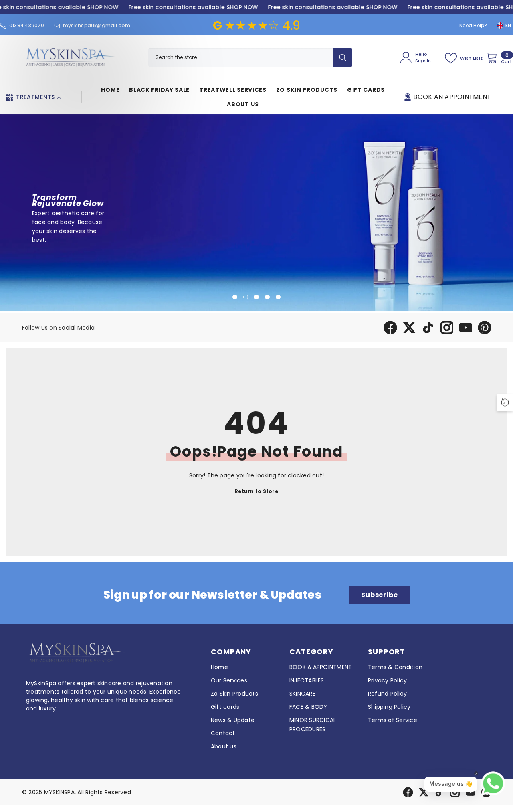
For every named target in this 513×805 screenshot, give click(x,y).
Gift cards (225, 707)
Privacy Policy (387, 680)
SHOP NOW (102, 7)
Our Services (229, 680)
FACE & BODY (308, 707)
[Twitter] (409, 327)
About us (223, 746)
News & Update (232, 720)
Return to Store (256, 491)
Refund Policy (387, 694)
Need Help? (473, 25)
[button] (7, 213)
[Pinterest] (484, 327)
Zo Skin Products (234, 694)
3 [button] (256, 297)
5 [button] (278, 297)
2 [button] (245, 297)
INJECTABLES (306, 680)
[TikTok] (428, 327)
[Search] (250, 57)
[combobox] (240, 57)
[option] (256, 212)
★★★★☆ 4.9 (257, 25)
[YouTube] (465, 327)
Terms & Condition (395, 667)
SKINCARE (302, 694)
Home (219, 667)
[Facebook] (390, 327)
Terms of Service (392, 720)
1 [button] (234, 297)
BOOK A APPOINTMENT (320, 667)
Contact (223, 733)
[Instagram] (446, 327)
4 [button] (267, 297)
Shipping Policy (389, 707)
